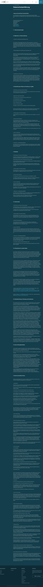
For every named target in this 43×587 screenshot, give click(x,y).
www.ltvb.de (17, 26)
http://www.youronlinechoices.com (32, 290)
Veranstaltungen (24, 578)
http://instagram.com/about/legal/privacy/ (22, 295)
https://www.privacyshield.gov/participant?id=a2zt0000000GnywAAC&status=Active (27, 291)
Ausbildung (23, 570)
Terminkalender (24, 576)
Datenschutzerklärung (33, 585)
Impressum (30, 585)
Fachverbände (23, 571)
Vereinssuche (23, 580)
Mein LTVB (23, 572)
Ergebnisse (23, 581)
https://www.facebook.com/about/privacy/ (25, 289)
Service (22, 574)
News (1, 572)
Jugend (1, 571)
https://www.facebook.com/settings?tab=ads (19, 290)
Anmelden (12, 570)
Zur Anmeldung (37, 576)
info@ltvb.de (17, 25)
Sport (22, 575)
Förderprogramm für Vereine (25, 583)
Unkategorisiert (2, 574)
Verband (23, 579)
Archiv (1, 570)
